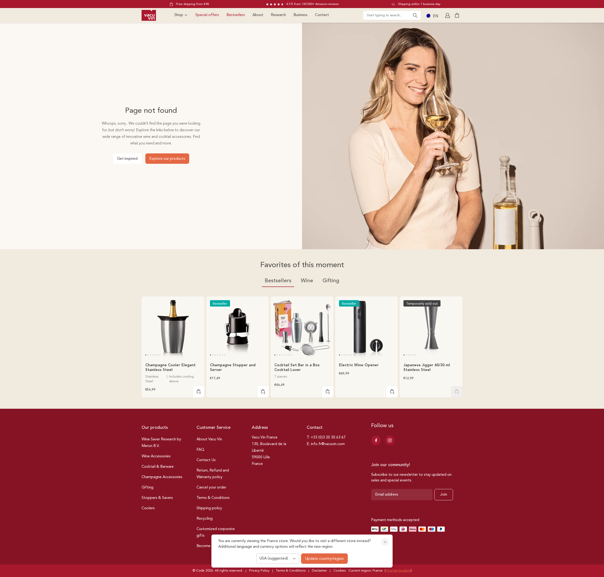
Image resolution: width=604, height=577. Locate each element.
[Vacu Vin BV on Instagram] (389, 440)
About (257, 15)
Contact (322, 15)
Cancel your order (211, 487)
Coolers (148, 508)
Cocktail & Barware (158, 467)
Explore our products (167, 159)
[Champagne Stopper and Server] (237, 327)
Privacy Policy (259, 570)
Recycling (205, 519)
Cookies (339, 570)
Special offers (207, 15)
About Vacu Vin (209, 439)
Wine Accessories (156, 456)
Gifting (147, 487)
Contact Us (206, 460)
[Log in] (448, 15)
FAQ (200, 450)
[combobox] (392, 15)
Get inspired (127, 159)
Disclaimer (319, 570)
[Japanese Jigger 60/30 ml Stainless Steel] (431, 327)
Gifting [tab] (331, 280)
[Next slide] (197, 332)
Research (278, 15)
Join (443, 495)
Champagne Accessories (162, 477)
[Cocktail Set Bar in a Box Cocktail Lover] (302, 327)
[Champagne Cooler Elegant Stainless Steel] (173, 327)
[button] (145, 354)
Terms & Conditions (213, 498)
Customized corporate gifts (216, 532)
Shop (178, 15)
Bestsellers (235, 15)
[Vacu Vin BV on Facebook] (376, 440)
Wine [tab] (307, 280)
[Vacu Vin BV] (149, 15)
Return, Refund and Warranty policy (213, 474)
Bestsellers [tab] (278, 280)
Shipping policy (209, 508)
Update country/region (324, 559)
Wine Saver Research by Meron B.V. (161, 443)
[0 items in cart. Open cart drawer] (457, 15)
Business (300, 15)
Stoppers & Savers (157, 498)
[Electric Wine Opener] (366, 327)
